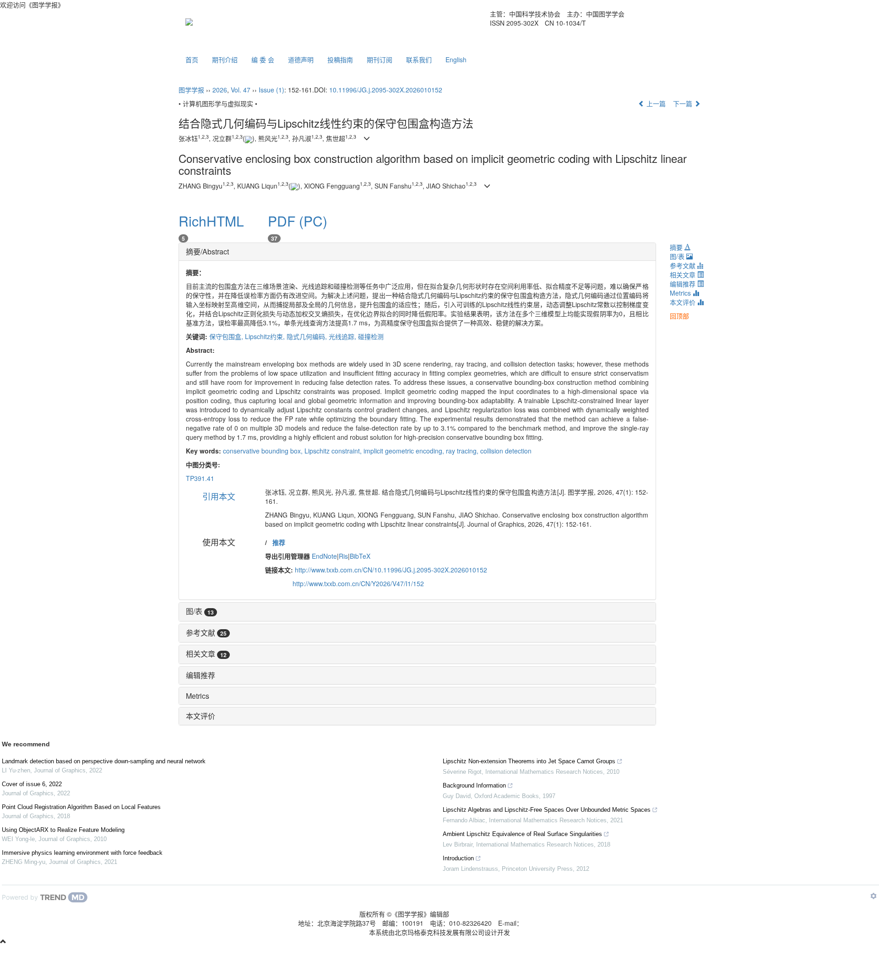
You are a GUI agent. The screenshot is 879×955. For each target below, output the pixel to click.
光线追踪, (343, 336)
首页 (191, 59)
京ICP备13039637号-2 (487, 913)
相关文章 (206, 653)
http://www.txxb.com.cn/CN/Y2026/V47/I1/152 (358, 583)
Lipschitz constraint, (334, 450)
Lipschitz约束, (266, 336)
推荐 (278, 542)
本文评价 (200, 716)
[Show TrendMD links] (873, 896)
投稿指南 (340, 59)
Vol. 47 (240, 89)
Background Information (474, 785)
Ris (343, 556)
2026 (219, 89)
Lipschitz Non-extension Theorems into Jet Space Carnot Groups (529, 761)
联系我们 (419, 59)
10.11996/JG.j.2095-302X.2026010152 (385, 89)
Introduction (458, 858)
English (456, 59)
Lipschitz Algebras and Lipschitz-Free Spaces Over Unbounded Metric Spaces (547, 809)
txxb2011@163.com (552, 923)
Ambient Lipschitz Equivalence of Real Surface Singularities (522, 834)
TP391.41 (200, 478)
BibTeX (360, 556)
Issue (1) (271, 89)
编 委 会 (262, 59)
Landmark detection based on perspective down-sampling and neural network (104, 761)
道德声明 (301, 59)
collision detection (506, 450)
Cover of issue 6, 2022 (32, 784)
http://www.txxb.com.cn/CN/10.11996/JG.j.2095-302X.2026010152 (391, 569)
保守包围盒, (227, 336)
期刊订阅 (379, 59)
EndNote (324, 556)
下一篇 (683, 103)
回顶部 (679, 315)
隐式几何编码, (308, 336)
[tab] (417, 251)
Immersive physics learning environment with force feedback (82, 852)
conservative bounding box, (263, 450)
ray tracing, (463, 450)
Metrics (197, 696)
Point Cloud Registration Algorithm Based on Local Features (81, 807)
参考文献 (206, 632)
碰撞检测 (371, 336)
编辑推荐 (200, 675)
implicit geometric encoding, (405, 450)
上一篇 (655, 103)
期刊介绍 (225, 59)
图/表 (200, 611)
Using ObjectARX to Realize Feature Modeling (63, 829)
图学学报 (191, 89)
